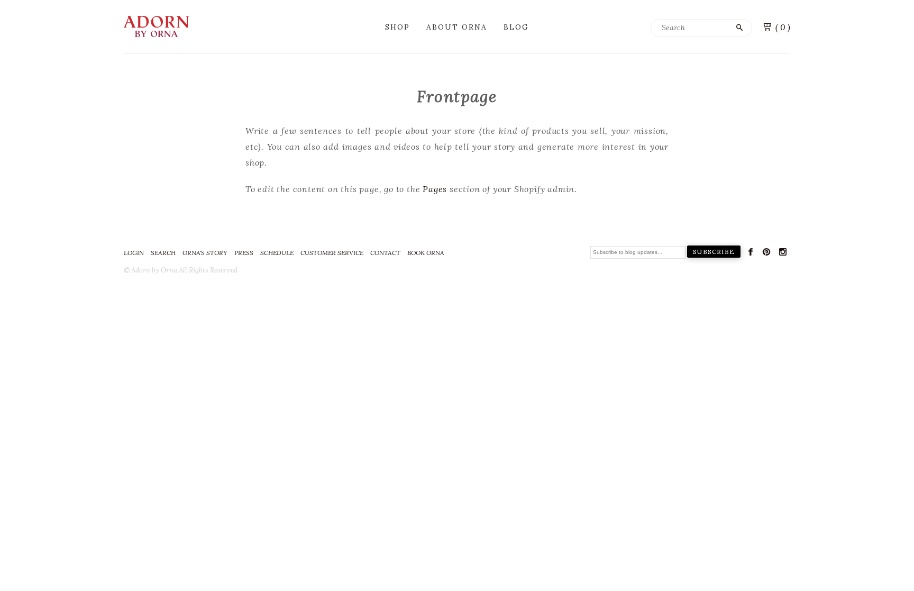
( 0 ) (782, 27)
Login (134, 253)
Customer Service (331, 253)
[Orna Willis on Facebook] (750, 254)
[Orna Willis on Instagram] (782, 254)
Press (243, 253)
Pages (435, 189)
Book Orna (425, 253)
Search (163, 253)
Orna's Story (204, 253)
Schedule (277, 253)
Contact (385, 253)
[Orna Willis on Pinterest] (766, 254)
